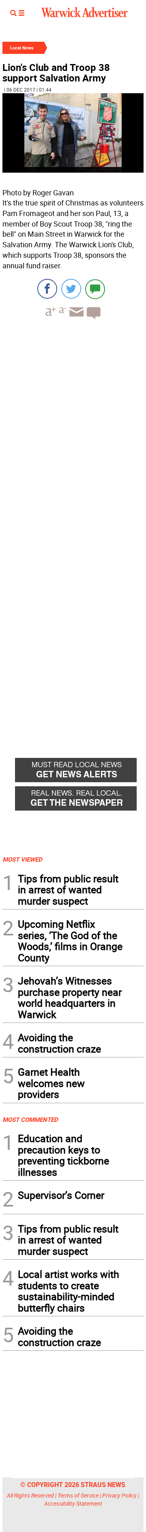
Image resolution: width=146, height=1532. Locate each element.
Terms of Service (78, 1495)
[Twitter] (71, 289)
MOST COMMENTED (30, 1119)
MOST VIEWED (22, 859)
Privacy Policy (119, 1495)
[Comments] (95, 289)
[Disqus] (73, 428)
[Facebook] (47, 289)
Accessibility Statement (73, 1503)
